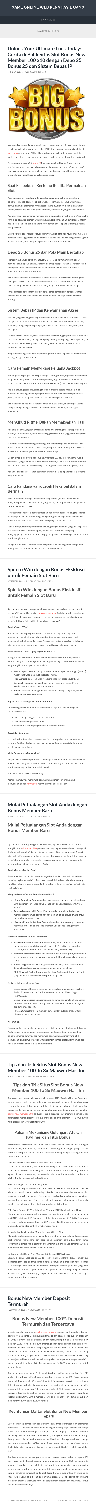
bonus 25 (36, 163)
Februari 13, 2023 (16, 1310)
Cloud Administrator (35, 72)
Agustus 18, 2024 (16, 816)
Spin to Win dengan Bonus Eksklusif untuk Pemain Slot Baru (46, 572)
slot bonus (13, 153)
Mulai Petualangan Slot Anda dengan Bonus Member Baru (47, 807)
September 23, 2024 (17, 581)
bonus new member (46, 613)
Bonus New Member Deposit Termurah (39, 1301)
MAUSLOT (32, 783)
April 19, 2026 (14, 72)
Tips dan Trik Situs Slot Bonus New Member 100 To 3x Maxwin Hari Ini (46, 1067)
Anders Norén (75, 1501)
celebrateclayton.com (45, 1331)
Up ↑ (86, 1501)
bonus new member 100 (20, 1113)
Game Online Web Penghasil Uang (48, 7)
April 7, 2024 (14, 1076)
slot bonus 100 (29, 848)
